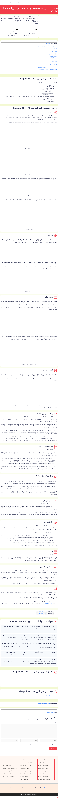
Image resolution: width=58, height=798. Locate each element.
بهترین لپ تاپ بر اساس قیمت (44, 703)
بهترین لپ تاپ (11, 2)
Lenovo (53, 712)
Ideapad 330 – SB (48, 603)
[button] (1, 680)
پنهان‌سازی (48, 43)
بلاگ (5, 2)
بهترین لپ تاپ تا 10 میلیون (41, 611)
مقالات (18, 2)
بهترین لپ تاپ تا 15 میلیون (41, 613)
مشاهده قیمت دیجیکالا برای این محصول (49, 695)
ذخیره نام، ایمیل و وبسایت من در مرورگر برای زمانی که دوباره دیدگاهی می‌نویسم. (40, 744)
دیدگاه (55, 722)
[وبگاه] (9, 740)
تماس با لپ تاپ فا (13, 787)
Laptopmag (49, 712)
